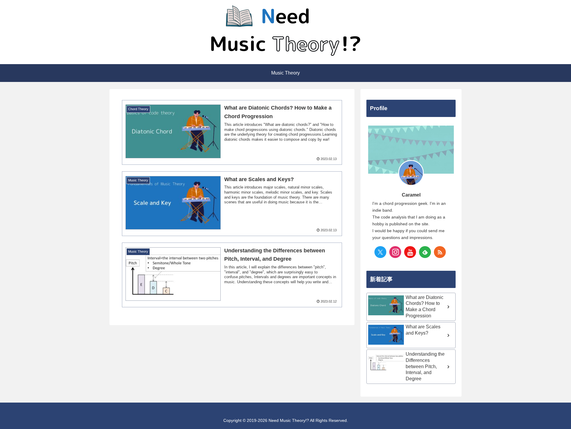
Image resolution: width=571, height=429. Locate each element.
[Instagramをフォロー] (395, 252)
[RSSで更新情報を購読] (440, 252)
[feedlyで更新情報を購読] (425, 252)
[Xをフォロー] (380, 252)
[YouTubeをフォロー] (410, 252)
